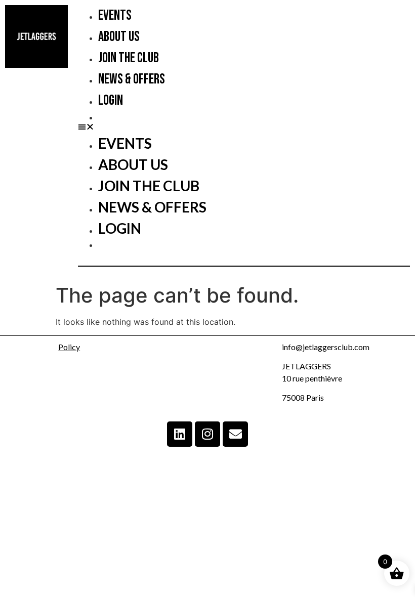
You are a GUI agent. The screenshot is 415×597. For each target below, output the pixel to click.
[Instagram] (207, 434)
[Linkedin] (179, 434)
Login (110, 100)
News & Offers (131, 79)
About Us (119, 36)
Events (115, 15)
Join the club (128, 58)
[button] (244, 126)
